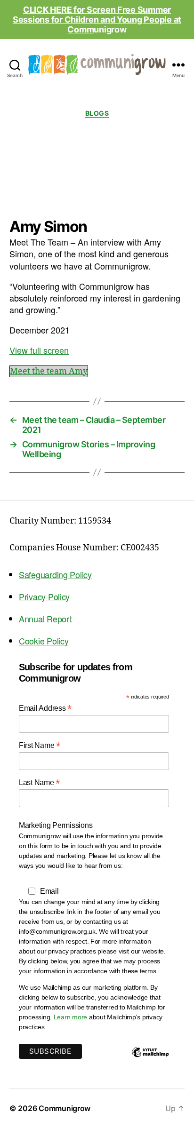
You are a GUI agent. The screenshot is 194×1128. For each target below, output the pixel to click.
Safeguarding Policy (55, 574)
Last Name (39, 782)
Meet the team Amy (49, 371)
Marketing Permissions (55, 825)
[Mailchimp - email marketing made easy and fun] (150, 1059)
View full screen (39, 350)
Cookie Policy (44, 641)
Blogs (97, 113)
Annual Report (45, 618)
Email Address (45, 708)
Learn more (70, 1017)
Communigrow (64, 1108)
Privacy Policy (44, 596)
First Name (39, 745)
